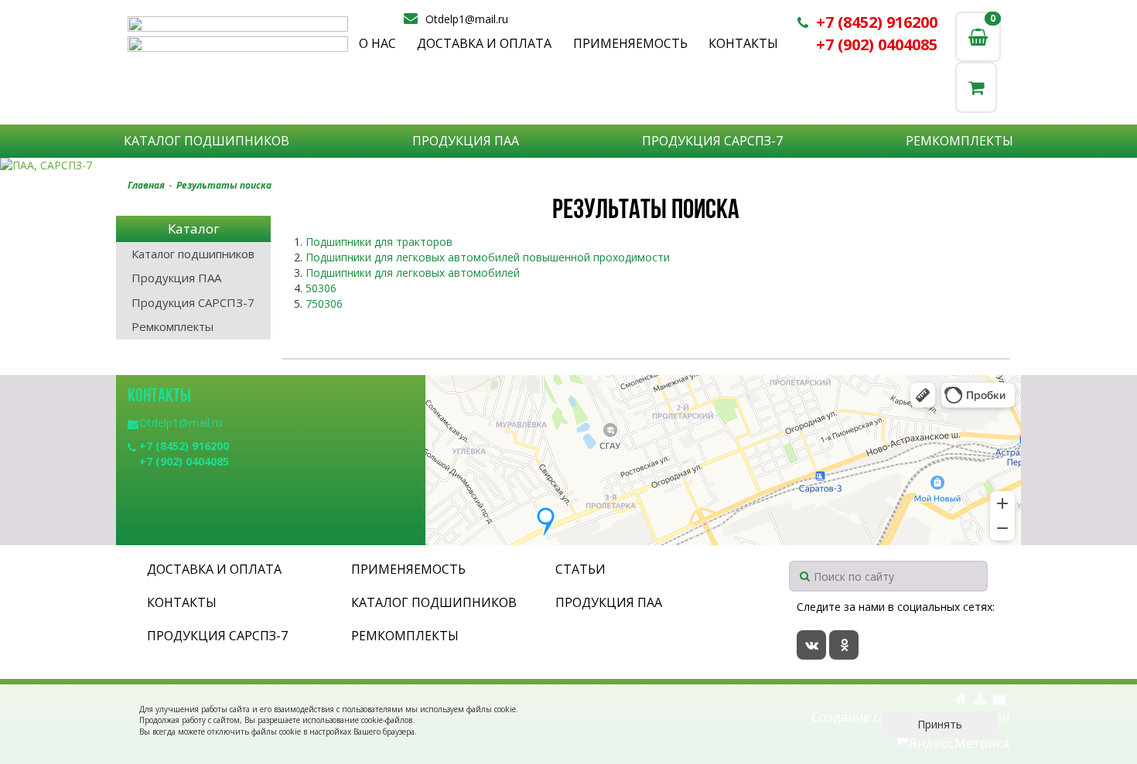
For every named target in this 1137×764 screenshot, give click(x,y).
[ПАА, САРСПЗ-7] (568, 165)
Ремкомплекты (959, 140)
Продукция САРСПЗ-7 (712, 140)
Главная (146, 185)
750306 (324, 303)
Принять (939, 724)
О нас (377, 43)
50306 (321, 288)
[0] (976, 87)
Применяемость (630, 43)
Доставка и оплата (484, 43)
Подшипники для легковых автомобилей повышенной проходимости (488, 257)
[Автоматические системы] (238, 24)
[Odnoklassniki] (844, 645)
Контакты (743, 43)
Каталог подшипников (206, 140)
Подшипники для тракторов (379, 241)
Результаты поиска (223, 185)
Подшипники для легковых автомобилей (413, 272)
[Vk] (811, 645)
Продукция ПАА (465, 140)
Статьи (580, 569)
